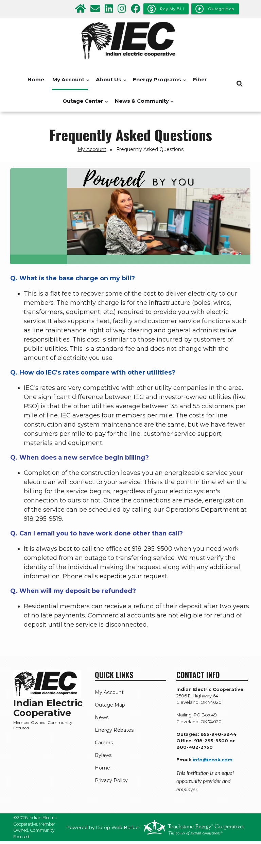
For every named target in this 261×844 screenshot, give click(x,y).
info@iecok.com (212, 759)
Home (36, 79)
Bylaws (103, 755)
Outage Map (110, 705)
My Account (66, 83)
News (101, 717)
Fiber (200, 79)
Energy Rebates (114, 730)
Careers (104, 743)
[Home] (130, 40)
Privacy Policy (111, 780)
